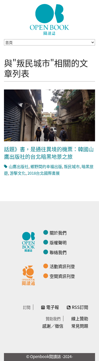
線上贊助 (79, 318)
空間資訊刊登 (62, 276)
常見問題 (79, 326)
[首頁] (49, 19)
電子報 (52, 307)
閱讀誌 (30, 241)
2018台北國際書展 (43, 173)
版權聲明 (58, 242)
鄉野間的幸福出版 (46, 166)
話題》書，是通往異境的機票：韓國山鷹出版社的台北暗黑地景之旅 (49, 152)
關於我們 (58, 232)
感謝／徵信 (52, 326)
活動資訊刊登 (62, 266)
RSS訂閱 (80, 307)
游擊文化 (18, 173)
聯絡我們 (58, 252)
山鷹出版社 (19, 166)
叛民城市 (72, 166)
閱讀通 (30, 274)
